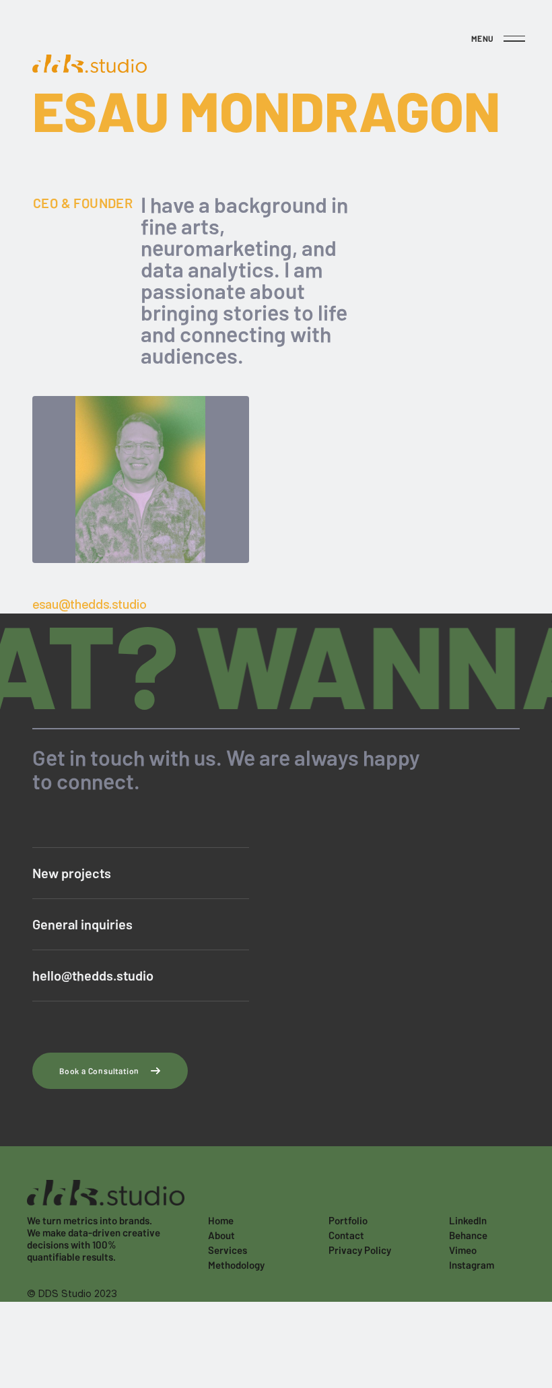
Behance (468, 1235)
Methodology (236, 1265)
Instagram (471, 1265)
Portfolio (348, 1220)
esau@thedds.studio (89, 604)
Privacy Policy (360, 1250)
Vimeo (463, 1250)
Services (227, 1250)
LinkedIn (468, 1220)
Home (221, 1220)
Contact (346, 1235)
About (221, 1235)
